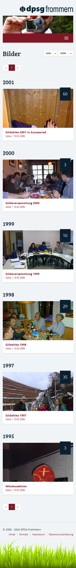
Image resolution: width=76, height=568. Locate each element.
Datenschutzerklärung (61, 534)
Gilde (63, 53)
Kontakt (23, 534)
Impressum (38, 534)
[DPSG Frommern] (46, 9)
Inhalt (12, 534)
